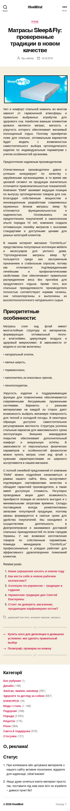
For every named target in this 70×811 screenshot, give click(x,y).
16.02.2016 (47, 58)
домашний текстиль (18, 617)
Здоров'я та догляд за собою (23, 696)
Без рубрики (12, 681)
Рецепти (9, 721)
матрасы (55, 617)
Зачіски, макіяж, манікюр (20, 691)
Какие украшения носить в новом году (36, 571)
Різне (35, 21)
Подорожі (10, 711)
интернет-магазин (40, 617)
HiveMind (35, 7)
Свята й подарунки (16, 731)
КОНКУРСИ (11, 701)
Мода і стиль (12, 706)
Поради (8, 716)
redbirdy (30, 58)
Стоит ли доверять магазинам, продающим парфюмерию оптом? (33, 606)
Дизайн (8, 686)
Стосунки (10, 736)
